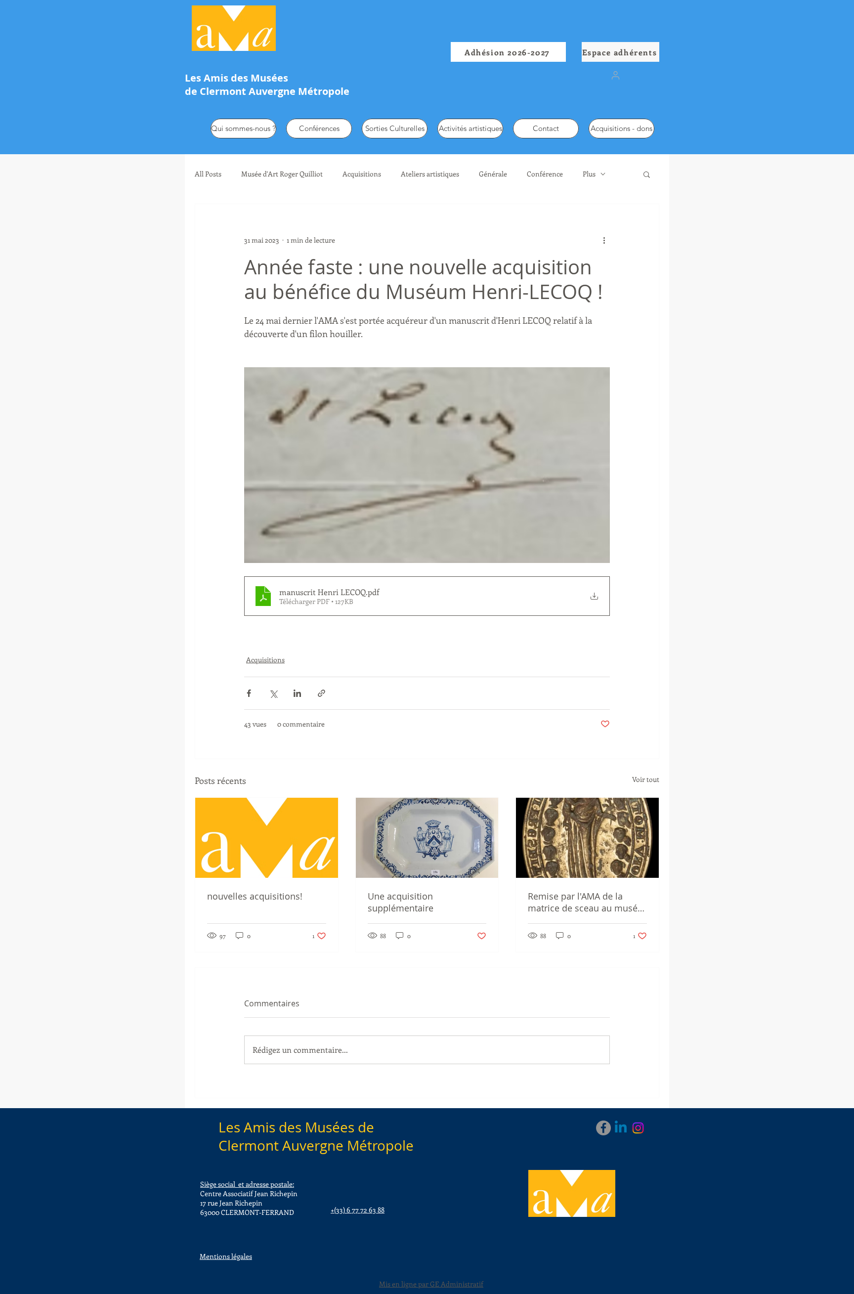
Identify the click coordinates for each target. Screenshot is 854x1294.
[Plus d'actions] (604, 240)
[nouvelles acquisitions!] (266, 838)
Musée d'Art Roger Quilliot (282, 174)
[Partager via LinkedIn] (297, 693)
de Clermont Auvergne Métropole (267, 91)
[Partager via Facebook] (249, 693)
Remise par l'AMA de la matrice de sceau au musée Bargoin (585, 902)
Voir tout (645, 779)
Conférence (545, 174)
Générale (493, 174)
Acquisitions (361, 174)
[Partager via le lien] (321, 693)
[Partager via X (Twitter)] (273, 693)
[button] (646, 174)
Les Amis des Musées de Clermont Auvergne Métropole (316, 1136)
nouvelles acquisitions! (254, 896)
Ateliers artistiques (430, 174)
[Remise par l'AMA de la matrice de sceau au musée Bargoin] (587, 838)
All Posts (208, 174)
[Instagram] (638, 1128)
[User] (615, 75)
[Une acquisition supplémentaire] (427, 838)
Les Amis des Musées (236, 78)
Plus (589, 174)
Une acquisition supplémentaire (400, 902)
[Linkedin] (620, 1128)
